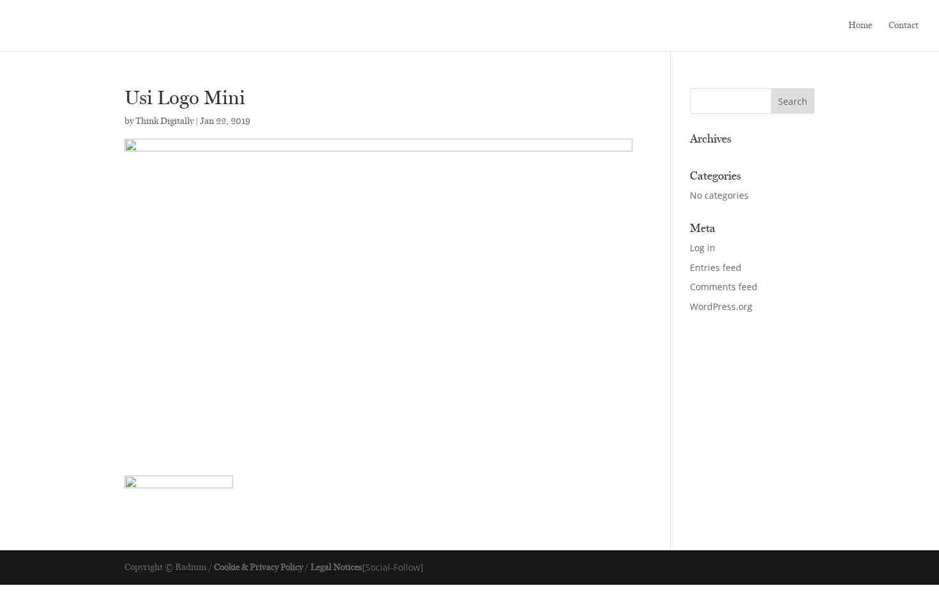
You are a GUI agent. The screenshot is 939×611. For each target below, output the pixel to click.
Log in (702, 248)
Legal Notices (336, 567)
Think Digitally (164, 121)
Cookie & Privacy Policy (258, 567)
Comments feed (724, 287)
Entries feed (716, 267)
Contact (904, 26)
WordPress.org (721, 306)
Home (860, 26)
